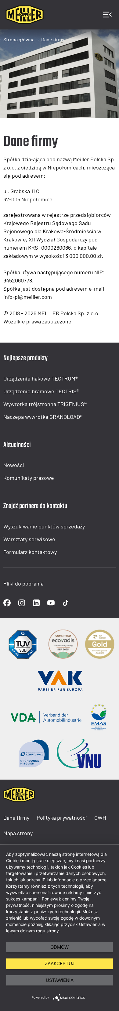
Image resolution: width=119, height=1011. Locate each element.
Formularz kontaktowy (30, 551)
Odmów (59, 947)
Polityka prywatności (62, 817)
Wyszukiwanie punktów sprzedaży (44, 526)
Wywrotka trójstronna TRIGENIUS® (45, 404)
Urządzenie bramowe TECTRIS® (41, 391)
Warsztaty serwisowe (29, 539)
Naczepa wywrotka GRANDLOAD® (42, 416)
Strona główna (18, 39)
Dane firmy (52, 39)
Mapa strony (18, 833)
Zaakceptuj (59, 963)
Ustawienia (60, 980)
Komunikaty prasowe (28, 477)
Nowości (13, 465)
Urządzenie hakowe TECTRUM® (40, 378)
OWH (100, 817)
